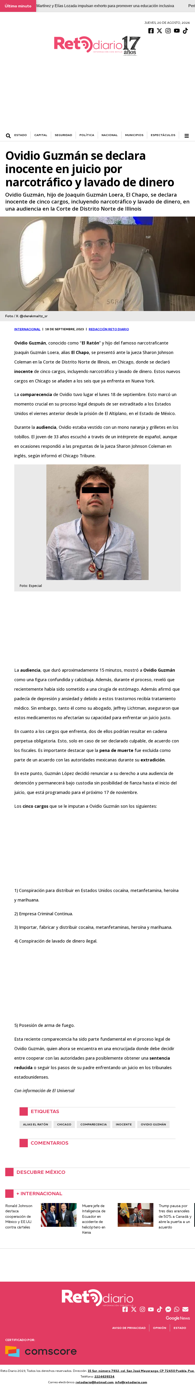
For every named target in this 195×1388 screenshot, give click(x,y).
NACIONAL (110, 135)
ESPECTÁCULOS (163, 135)
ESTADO (20, 135)
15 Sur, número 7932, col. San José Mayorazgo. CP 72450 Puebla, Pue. (141, 1371)
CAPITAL (40, 135)
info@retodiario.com (131, 1382)
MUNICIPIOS (134, 135)
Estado (180, 1328)
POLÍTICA (86, 135)
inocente (124, 1124)
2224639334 (104, 1376)
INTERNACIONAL (27, 329)
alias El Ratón (35, 1124)
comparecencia (93, 1124)
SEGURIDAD (63, 135)
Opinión (159, 1328)
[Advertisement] (97, 96)
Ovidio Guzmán (153, 1124)
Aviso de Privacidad (129, 1328)
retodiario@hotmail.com (95, 1382)
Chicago (64, 1124)
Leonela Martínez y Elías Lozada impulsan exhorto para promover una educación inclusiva (98, 6)
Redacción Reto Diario (109, 329)
